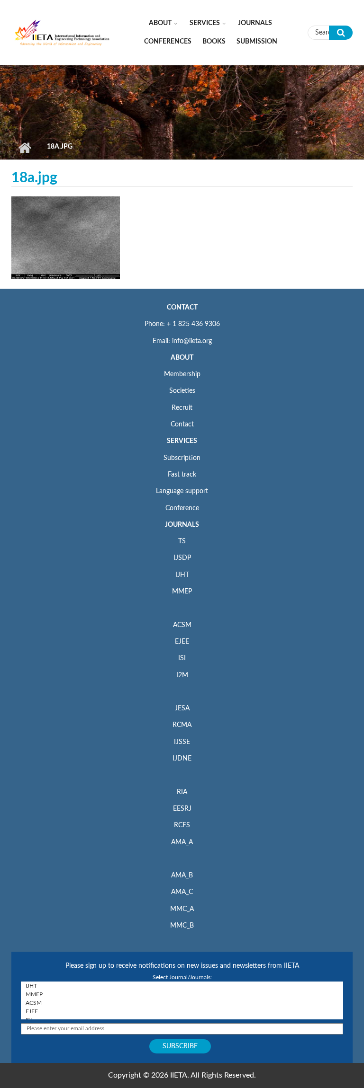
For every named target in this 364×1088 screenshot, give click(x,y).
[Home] (62, 32)
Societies (182, 391)
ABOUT (182, 357)
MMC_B (182, 925)
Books (214, 41)
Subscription (182, 458)
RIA (182, 792)
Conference (182, 508)
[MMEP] (182, 994)
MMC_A (182, 909)
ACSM (182, 625)
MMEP (182, 591)
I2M (182, 675)
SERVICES (182, 441)
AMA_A (182, 842)
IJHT (182, 575)
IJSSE (182, 742)
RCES (182, 825)
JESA (182, 708)
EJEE (182, 641)
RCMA (182, 725)
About (160, 23)
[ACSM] (182, 1003)
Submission (257, 41)
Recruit (182, 408)
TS (182, 541)
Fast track (182, 474)
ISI (182, 658)
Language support (182, 491)
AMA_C (182, 892)
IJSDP (182, 558)
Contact (182, 424)
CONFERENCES (167, 41)
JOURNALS (182, 525)
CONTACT (182, 307)
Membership (182, 374)
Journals (255, 23)
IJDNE (182, 758)
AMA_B (182, 875)
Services (205, 23)
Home (24, 147)
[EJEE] (182, 1011)
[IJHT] (182, 986)
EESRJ (182, 808)
